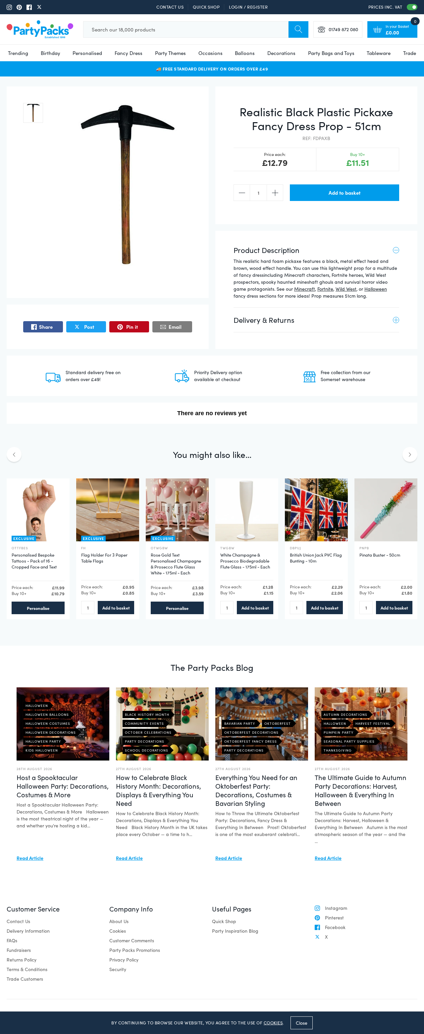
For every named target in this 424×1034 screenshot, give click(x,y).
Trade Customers (25, 979)
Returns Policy (21, 960)
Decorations (281, 53)
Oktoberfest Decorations (251, 732)
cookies (273, 1023)
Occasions (210, 53)
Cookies (117, 931)
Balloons (245, 53)
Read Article (30, 858)
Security (117, 969)
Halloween (375, 289)
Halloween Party (43, 741)
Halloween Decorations (51, 732)
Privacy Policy (123, 960)
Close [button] (301, 1022)
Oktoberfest (277, 723)
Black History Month (147, 714)
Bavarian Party (239, 723)
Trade (409, 53)
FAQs (12, 940)
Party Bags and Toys (331, 53)
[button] (33, 113)
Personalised (87, 53)
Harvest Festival (372, 723)
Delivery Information (28, 931)
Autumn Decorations (345, 714)
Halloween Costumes (48, 723)
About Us (119, 921)
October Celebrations (148, 732)
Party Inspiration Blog (235, 931)
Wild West (346, 289)
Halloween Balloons (47, 714)
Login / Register (248, 7)
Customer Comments (131, 940)
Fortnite (325, 289)
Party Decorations (144, 741)
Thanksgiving (338, 750)
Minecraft (304, 289)
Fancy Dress (128, 53)
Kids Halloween (42, 750)
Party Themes (170, 53)
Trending (18, 53)
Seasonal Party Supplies (349, 741)
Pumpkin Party (338, 732)
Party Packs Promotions (134, 950)
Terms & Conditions (27, 969)
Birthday (50, 53)
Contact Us (170, 7)
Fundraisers (19, 950)
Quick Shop (206, 7)
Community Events (144, 723)
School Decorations (146, 750)
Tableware (379, 53)
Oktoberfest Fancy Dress (250, 741)
